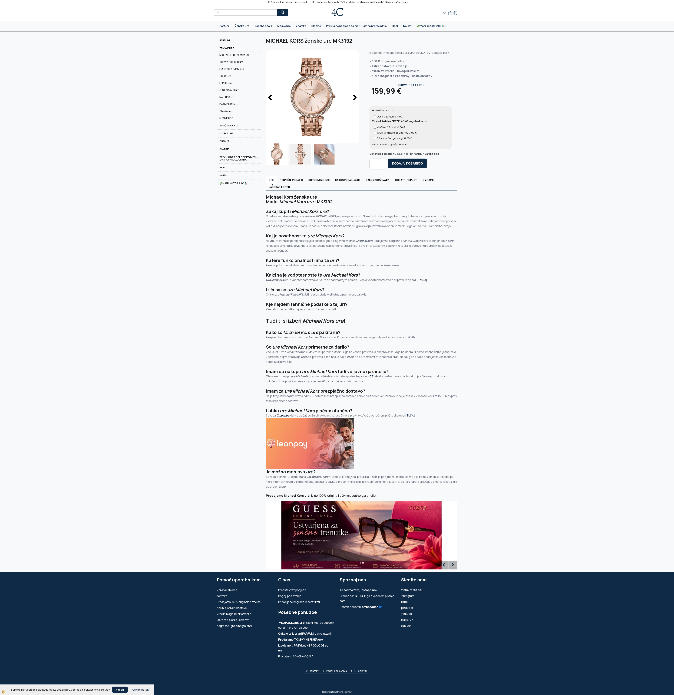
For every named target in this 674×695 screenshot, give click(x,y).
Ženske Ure (242, 26)
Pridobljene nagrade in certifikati (299, 602)
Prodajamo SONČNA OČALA (296, 656)
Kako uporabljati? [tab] (347, 180)
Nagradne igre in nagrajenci (234, 626)
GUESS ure (225, 76)
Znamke (301, 26)
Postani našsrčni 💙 (361, 607)
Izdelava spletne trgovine (333, 691)
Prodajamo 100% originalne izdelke (239, 602)
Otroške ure (226, 111)
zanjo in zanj (304, 633)
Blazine (316, 26)
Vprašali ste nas (227, 590)
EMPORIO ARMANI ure (231, 69)
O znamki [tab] (428, 180)
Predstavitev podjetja (292, 590)
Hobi (395, 26)
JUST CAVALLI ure (229, 90)
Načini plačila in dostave (232, 608)
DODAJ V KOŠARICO (407, 163)
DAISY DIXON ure (228, 104)
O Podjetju (360, 671)
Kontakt (222, 596)
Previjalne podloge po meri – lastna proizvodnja (356, 26)
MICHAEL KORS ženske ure (234, 55)
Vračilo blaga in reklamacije (234, 614)
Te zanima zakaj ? (358, 590)
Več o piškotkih (140, 689)
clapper (406, 626)
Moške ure (284, 26)
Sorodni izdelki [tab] (319, 180)
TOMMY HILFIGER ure (231, 62)
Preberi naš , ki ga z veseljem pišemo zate (367, 598)
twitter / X (407, 620)
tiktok (404, 602)
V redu (120, 689)
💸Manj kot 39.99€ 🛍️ (431, 26)
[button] (354, 98)
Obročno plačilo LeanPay (233, 620)
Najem (407, 26)
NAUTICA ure (226, 97)
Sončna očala (263, 26)
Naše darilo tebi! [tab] (280, 187)
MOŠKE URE (226, 118)
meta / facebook (411, 590)
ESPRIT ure (225, 83)
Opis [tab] (271, 180)
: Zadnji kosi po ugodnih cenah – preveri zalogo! (306, 625)
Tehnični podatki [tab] (291, 180)
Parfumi (224, 26)
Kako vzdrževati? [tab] (377, 180)
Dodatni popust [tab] (406, 180)
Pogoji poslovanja (289, 596)
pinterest (407, 608)
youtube (406, 614)
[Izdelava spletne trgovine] (348, 691)
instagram (407, 596)
